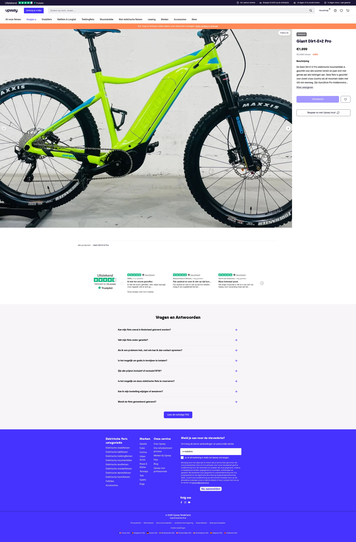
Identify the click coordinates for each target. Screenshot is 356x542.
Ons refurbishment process (163, 450)
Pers (156, 460)
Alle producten (84, 245)
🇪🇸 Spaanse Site (216, 533)
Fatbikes (110, 481)
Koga (142, 484)
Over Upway (159, 444)
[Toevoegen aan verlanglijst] (345, 99)
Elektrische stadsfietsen (118, 448)
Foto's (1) (284, 33)
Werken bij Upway (162, 456)
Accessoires (112, 485)
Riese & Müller (143, 466)
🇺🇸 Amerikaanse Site (200, 533)
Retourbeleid (148, 523)
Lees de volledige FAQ (178, 415)
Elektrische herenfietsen (118, 477)
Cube (142, 448)
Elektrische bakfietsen (117, 452)
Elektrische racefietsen (117, 465)
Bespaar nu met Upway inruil (321, 113)
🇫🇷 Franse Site (124, 533)
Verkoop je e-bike (33, 11)
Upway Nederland (182, 515)
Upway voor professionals (160, 470)
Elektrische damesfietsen (118, 473)
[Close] (180, 2)
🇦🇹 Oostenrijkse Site (183, 533)
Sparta (143, 480)
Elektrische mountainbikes (119, 460)
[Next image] (288, 128)
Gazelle (143, 444)
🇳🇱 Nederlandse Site (167, 533)
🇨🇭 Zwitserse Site (230, 533)
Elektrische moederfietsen (119, 469)
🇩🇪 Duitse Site (152, 533)
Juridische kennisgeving (184, 523)
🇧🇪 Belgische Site (138, 533)
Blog (156, 464)
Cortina (143, 452)
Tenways (144, 472)
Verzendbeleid (201, 523)
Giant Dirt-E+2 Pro (101, 245)
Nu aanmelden (210, 488)
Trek (142, 476)
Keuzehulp (323, 11)
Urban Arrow (142, 458)
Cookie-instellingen (178, 528)
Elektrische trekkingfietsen (119, 456)
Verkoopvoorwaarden (217, 523)
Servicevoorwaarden (164, 523)
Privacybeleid (136, 523)
